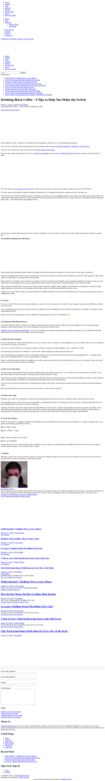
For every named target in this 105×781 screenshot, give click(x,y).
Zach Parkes (24, 105)
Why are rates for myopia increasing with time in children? (24, 93)
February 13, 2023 (7, 543)
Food (6, 6)
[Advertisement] (52, 47)
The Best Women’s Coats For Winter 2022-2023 (20, 89)
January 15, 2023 (6, 572)
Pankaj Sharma (19, 562)
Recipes (7, 10)
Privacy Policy (13, 24)
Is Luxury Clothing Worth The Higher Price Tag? (21, 82)
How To (3, 577)
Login (7, 770)
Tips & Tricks (9, 12)
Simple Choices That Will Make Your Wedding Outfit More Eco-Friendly (28, 95)
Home (7, 19)
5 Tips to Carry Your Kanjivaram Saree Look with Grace (23, 84)
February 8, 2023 (6, 552)
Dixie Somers (19, 533)
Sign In (7, 32)
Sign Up (7, 33)
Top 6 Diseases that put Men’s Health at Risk (15, 496)
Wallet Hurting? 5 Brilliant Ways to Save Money (20, 78)
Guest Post (9, 590)
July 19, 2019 (12, 105)
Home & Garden (10, 15)
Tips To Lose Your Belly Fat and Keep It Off (19, 87)
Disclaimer (12, 26)
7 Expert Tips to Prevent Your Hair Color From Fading (22, 91)
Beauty (7, 2)
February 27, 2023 (7, 533)
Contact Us (8, 35)
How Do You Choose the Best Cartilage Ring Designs (22, 80)
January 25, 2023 (6, 562)
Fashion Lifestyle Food (8, 726)
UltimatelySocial (66, 779)
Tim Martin (18, 572)
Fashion (7, 4)
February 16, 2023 (7, 598)
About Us (8, 22)
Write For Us (9, 30)
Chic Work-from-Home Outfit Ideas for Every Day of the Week (25, 85)
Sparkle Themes (24, 777)
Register (7, 772)
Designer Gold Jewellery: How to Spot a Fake (20, 539)
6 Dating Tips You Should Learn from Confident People (19, 494)
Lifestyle (8, 8)
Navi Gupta (19, 543)
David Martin (18, 552)
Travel (7, 13)
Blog (6, 21)
